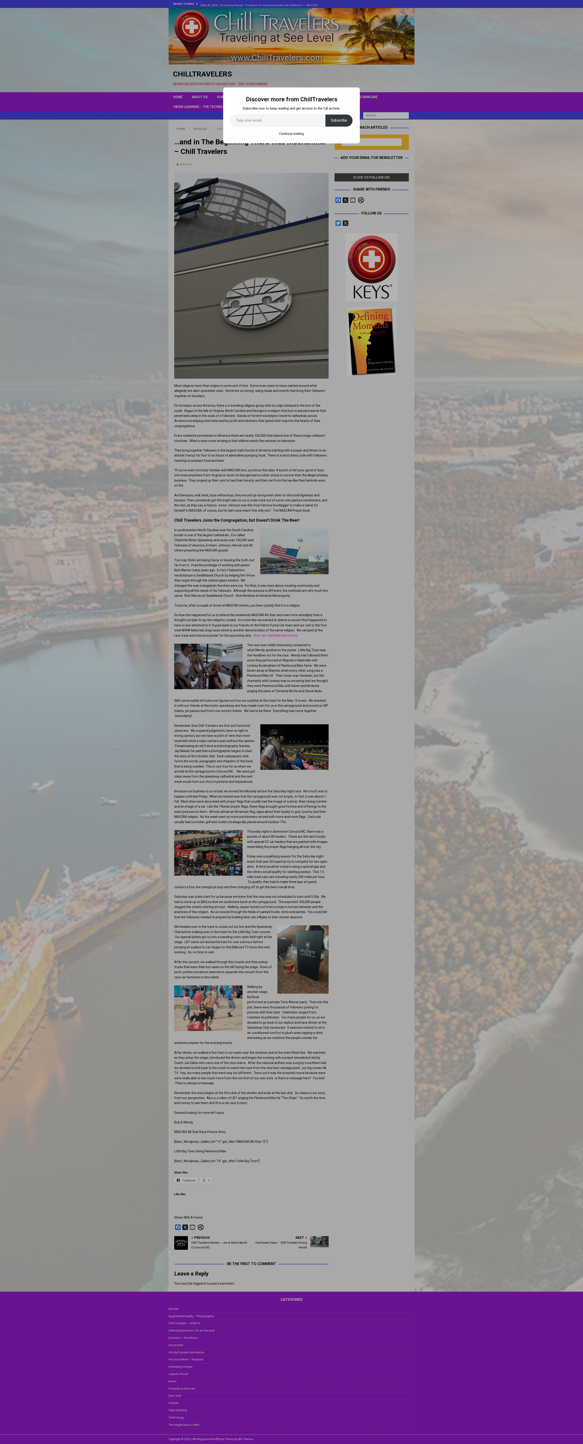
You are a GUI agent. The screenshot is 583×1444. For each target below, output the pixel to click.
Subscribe (339, 120)
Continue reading (291, 133)
